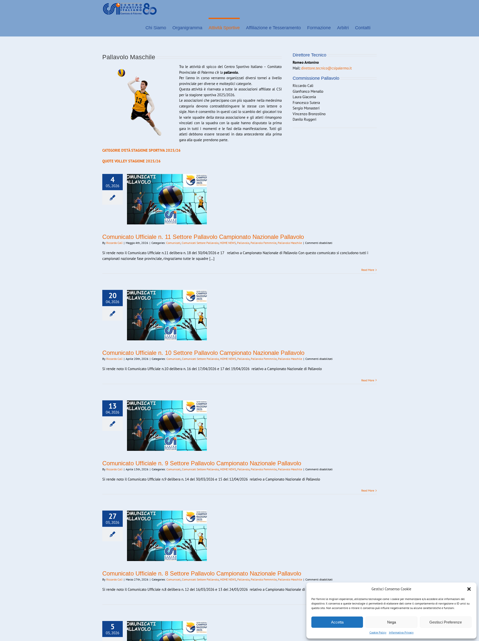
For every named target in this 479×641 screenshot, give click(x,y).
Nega (391, 622)
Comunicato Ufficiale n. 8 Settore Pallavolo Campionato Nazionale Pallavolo (201, 573)
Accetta (337, 622)
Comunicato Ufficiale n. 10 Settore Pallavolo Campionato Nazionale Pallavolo (203, 352)
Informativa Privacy (401, 632)
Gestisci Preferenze (445, 622)
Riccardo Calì (114, 243)
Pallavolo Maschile (290, 243)
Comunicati (173, 243)
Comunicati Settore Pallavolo (200, 243)
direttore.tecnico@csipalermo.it (326, 68)
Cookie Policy (377, 632)
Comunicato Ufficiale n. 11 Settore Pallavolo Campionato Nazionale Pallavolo (203, 236)
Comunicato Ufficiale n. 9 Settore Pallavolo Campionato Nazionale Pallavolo (201, 463)
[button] (469, 589)
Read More (367, 270)
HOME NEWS (228, 243)
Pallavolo (243, 243)
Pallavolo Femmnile (263, 243)
